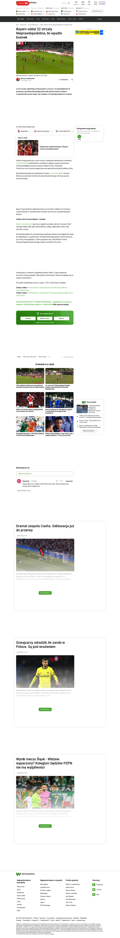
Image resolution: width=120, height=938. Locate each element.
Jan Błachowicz (71, 899)
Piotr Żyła (69, 902)
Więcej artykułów (88, 431)
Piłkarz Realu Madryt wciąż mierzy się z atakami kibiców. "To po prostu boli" (59, 434)
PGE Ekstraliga (45, 905)
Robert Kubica (70, 890)
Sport (73, 920)
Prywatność (51, 918)
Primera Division (45, 896)
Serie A (42, 899)
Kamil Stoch (70, 887)
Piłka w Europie (42, 356)
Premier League (45, 890)
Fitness (19, 904)
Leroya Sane (54, 173)
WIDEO (80, 19)
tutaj (52, 934)
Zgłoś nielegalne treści (24, 490)
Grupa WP (28, 918)
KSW (18, 910)
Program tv (35, 920)
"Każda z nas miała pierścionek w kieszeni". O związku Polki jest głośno (90, 416)
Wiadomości (66, 920)
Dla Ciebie (20, 19)
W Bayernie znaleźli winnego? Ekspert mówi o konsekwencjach (54, 148)
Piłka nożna (30, 19)
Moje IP (58, 920)
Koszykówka (21, 907)
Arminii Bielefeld (22, 163)
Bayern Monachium (33, 24)
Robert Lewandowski (24, 224)
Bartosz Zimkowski (27, 78)
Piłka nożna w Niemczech (29, 356)
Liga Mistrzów (45, 887)
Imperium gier (80, 920)
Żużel (53, 19)
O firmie (35, 918)
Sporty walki (72, 19)
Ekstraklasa (44, 884)
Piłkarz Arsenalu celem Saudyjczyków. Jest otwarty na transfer (29, 410)
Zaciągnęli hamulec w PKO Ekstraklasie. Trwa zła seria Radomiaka (30, 434)
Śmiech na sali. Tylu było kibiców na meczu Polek (89, 421)
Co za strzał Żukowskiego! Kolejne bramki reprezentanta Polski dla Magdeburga (57, 387)
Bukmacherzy (61, 19)
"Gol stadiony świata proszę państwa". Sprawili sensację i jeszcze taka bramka (30, 386)
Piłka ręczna (21, 898)
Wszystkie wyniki (97, 11)
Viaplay (19, 356)
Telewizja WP (44, 920)
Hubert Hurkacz (71, 905)
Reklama (76, 918)
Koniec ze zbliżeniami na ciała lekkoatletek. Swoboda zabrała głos (89, 426)
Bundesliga (43, 893)
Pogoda (18, 920)
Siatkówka (45, 19)
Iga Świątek (70, 896)
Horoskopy (26, 920)
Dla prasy (43, 918)
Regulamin (83, 918)
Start (17, 24)
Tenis (38, 19)
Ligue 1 (42, 902)
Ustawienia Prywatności (64, 918)
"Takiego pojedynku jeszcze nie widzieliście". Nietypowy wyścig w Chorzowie (94, 409)
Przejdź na (21, 3)
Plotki (52, 920)
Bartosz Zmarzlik (71, 893)
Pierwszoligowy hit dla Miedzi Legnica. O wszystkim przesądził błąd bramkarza (58, 411)
